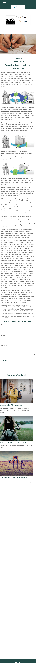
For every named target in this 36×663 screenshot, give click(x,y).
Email (3, 335)
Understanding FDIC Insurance (11, 405)
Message (4, 345)
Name (3, 325)
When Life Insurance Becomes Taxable (13, 442)
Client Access (19, 7)
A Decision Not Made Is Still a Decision (13, 477)
